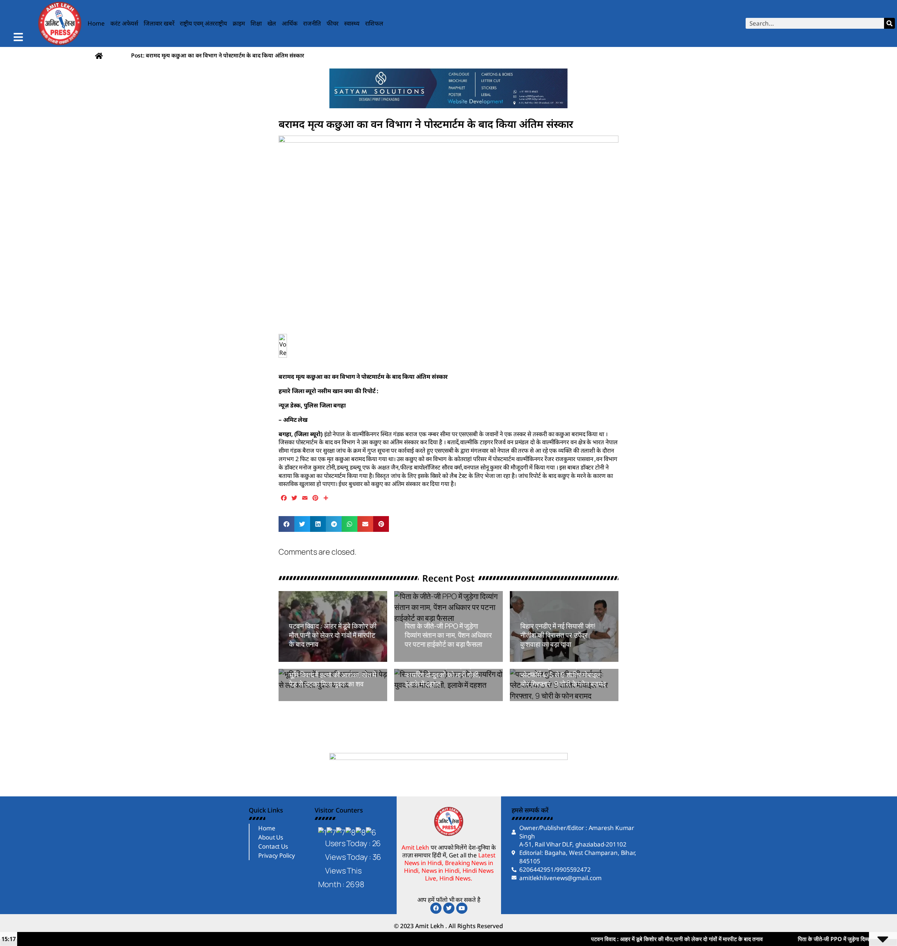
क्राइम (239, 23)
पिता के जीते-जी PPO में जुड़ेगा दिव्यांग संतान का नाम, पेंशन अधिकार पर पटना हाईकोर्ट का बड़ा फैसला (448, 635)
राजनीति (312, 23)
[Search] (889, 23)
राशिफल (374, 23)
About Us (270, 837)
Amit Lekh (304, 658)
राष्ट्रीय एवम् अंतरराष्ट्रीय (203, 23)
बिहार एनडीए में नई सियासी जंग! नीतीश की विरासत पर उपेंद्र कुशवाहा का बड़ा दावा (558, 635)
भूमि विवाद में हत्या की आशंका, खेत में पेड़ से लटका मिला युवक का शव (332, 679)
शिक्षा (256, 23)
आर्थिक (289, 23)
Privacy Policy (276, 855)
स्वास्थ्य (352, 23)
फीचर (333, 23)
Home (96, 23)
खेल (271, 23)
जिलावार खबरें (159, 23)
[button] (286, 524)
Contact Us (273, 846)
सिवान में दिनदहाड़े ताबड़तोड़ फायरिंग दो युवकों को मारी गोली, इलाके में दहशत (442, 674)
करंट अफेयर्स (124, 23)
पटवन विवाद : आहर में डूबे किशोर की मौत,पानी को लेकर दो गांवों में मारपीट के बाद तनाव (333, 635)
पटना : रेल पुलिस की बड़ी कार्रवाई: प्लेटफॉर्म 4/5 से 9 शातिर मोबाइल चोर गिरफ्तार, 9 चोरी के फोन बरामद (563, 674)
